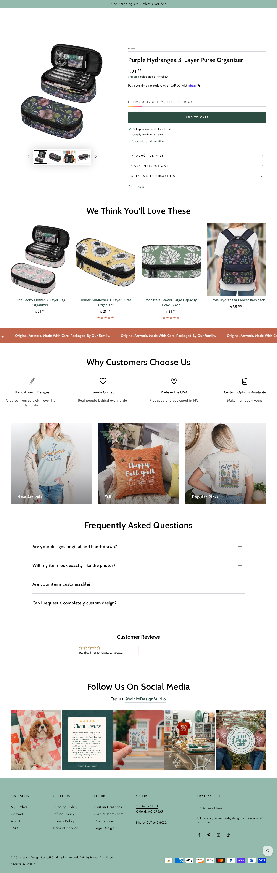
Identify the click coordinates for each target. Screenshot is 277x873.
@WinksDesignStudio (145, 699)
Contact (17, 813)
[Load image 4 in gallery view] (83, 157)
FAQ (14, 827)
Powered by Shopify (23, 864)
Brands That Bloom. (102, 857)
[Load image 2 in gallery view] (54, 157)
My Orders (19, 807)
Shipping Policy (65, 807)
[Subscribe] (263, 808)
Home (131, 48)
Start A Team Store (109, 813)
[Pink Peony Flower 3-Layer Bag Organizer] (40, 260)
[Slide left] (28, 157)
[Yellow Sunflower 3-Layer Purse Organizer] (105, 260)
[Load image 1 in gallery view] (40, 157)
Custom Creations (108, 807)
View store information (148, 141)
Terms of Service (65, 827)
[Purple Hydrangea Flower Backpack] (236, 260)
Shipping (133, 77)
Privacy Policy (64, 821)
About (15, 821)
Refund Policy (63, 813)
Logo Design (104, 827)
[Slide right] (96, 157)
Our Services (104, 821)
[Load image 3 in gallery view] (69, 157)
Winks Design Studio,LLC (38, 857)
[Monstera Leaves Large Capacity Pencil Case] (171, 260)
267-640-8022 (157, 822)
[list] (138, 393)
